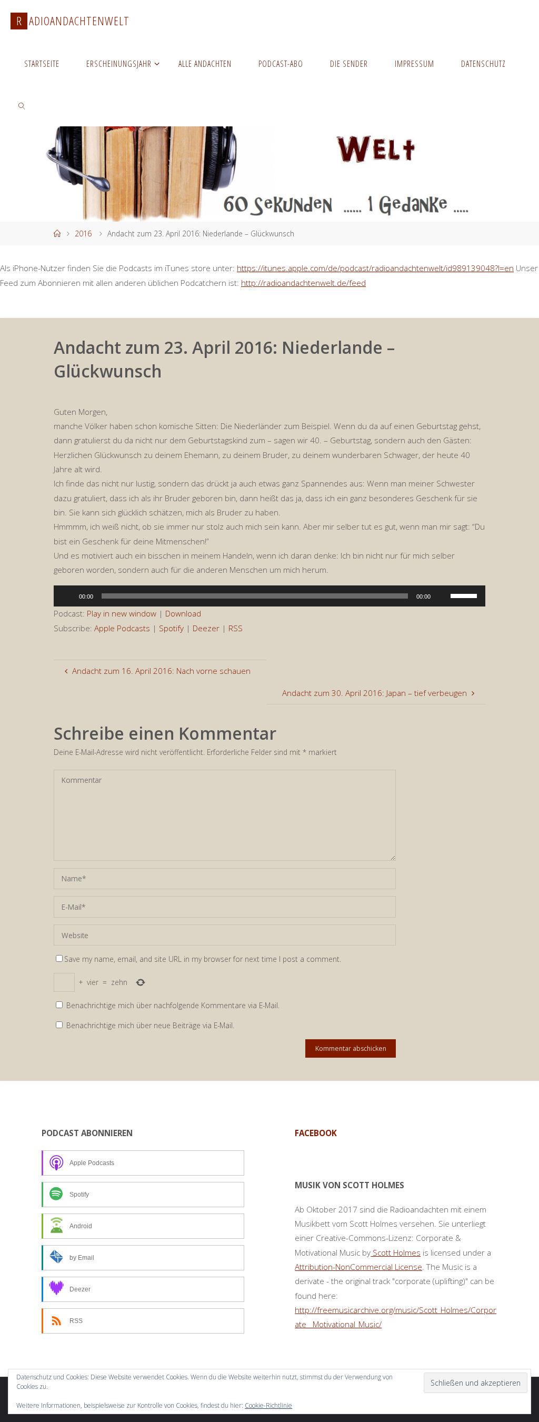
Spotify (171, 628)
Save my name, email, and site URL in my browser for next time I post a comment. (202, 959)
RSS (235, 628)
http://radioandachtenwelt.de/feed (303, 282)
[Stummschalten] (442, 596)
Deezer (206, 628)
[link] (22, 105)
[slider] (465, 594)
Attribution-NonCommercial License (358, 1266)
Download (183, 613)
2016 (83, 233)
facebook (316, 1133)
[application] (269, 595)
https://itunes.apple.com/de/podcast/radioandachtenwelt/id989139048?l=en (375, 268)
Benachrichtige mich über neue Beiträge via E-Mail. (150, 1025)
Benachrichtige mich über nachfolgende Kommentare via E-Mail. (173, 1005)
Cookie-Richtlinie (268, 1405)
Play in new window (121, 613)
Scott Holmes (396, 1252)
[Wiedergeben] (67, 596)
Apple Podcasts (122, 628)
